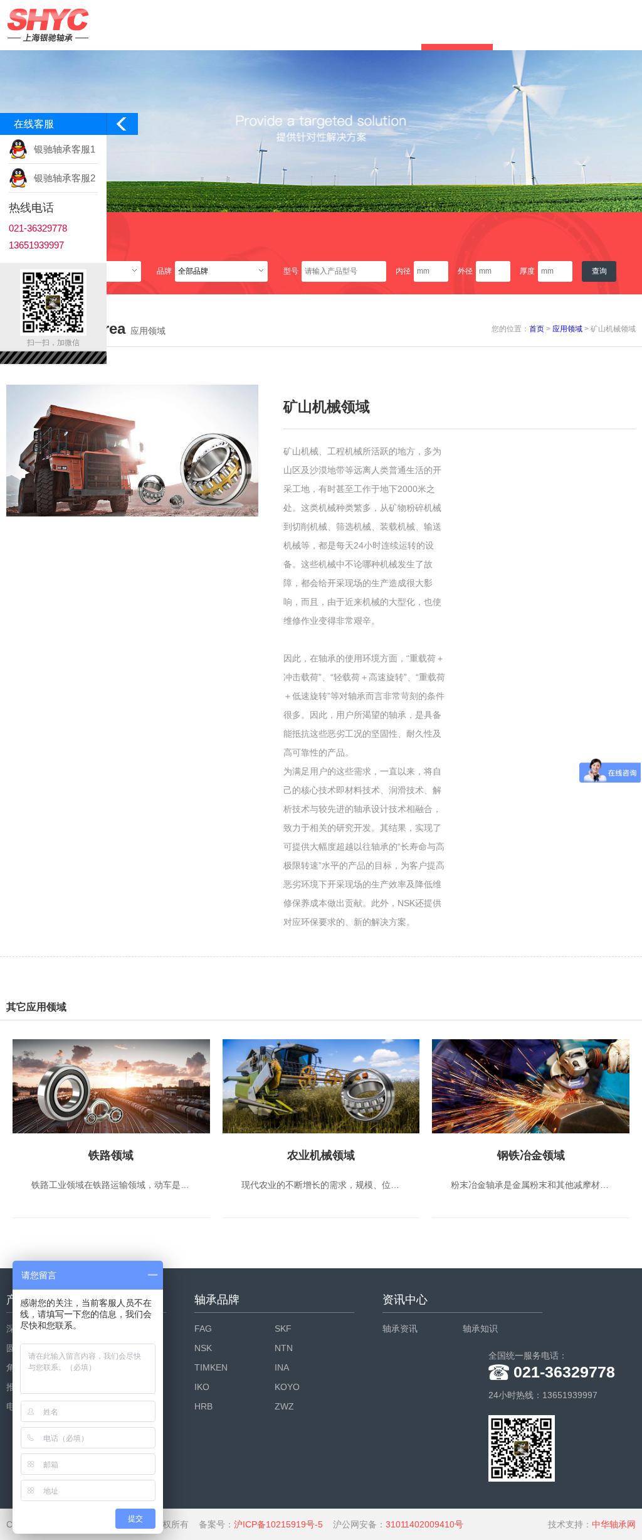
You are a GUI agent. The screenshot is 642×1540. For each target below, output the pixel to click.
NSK (203, 1348)
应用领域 (567, 328)
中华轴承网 (614, 1524)
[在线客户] (122, 127)
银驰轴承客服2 (64, 178)
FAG (203, 1328)
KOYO (287, 1387)
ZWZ (284, 1406)
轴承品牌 (216, 1299)
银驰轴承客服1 (64, 149)
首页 (536, 328)
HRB (203, 1406)
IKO (201, 1387)
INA (282, 1367)
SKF (283, 1328)
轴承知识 (480, 1328)
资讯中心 (405, 1299)
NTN (284, 1348)
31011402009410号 (424, 1524)
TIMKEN (211, 1367)
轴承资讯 (400, 1328)
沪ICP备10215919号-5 (278, 1524)
